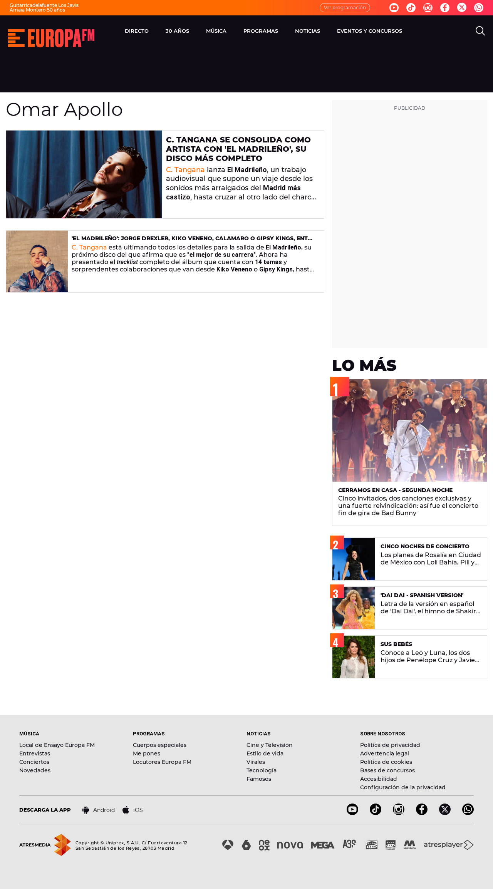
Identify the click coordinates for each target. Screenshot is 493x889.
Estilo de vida (264, 753)
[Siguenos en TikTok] (375, 813)
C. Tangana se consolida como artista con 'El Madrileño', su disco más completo (238, 149)
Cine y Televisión (269, 745)
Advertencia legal (384, 753)
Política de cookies (386, 761)
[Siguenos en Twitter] (461, 8)
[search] (480, 30)
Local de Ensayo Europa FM (57, 745)
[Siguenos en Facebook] (444, 7)
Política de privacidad (390, 745)
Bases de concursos (387, 770)
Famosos (258, 778)
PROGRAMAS (260, 31)
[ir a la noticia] (84, 174)
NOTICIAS (307, 31)
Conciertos (34, 761)
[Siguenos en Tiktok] (411, 7)
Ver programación (345, 7)
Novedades (34, 770)
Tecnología (261, 770)
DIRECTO (137, 31)
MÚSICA (216, 31)
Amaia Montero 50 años (37, 10)
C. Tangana (185, 170)
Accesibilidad (378, 778)
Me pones (146, 753)
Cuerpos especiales (159, 745)
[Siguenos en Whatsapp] (478, 7)
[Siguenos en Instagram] (428, 7)
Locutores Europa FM (162, 761)
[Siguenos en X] (445, 813)
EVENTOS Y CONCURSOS (369, 31)
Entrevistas (34, 753)
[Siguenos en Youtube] (394, 7)
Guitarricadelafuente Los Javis (44, 5)
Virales (255, 761)
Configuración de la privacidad (403, 787)
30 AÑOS (177, 31)
